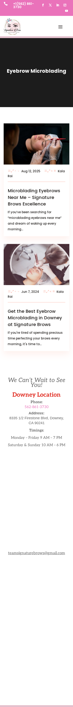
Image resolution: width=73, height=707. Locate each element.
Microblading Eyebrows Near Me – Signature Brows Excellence (34, 197)
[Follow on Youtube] (66, 11)
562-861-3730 (36, 407)
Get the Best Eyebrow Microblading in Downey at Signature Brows (35, 318)
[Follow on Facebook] (43, 5)
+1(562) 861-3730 (23, 5)
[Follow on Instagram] (65, 5)
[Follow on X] (50, 5)
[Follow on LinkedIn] (57, 5)
